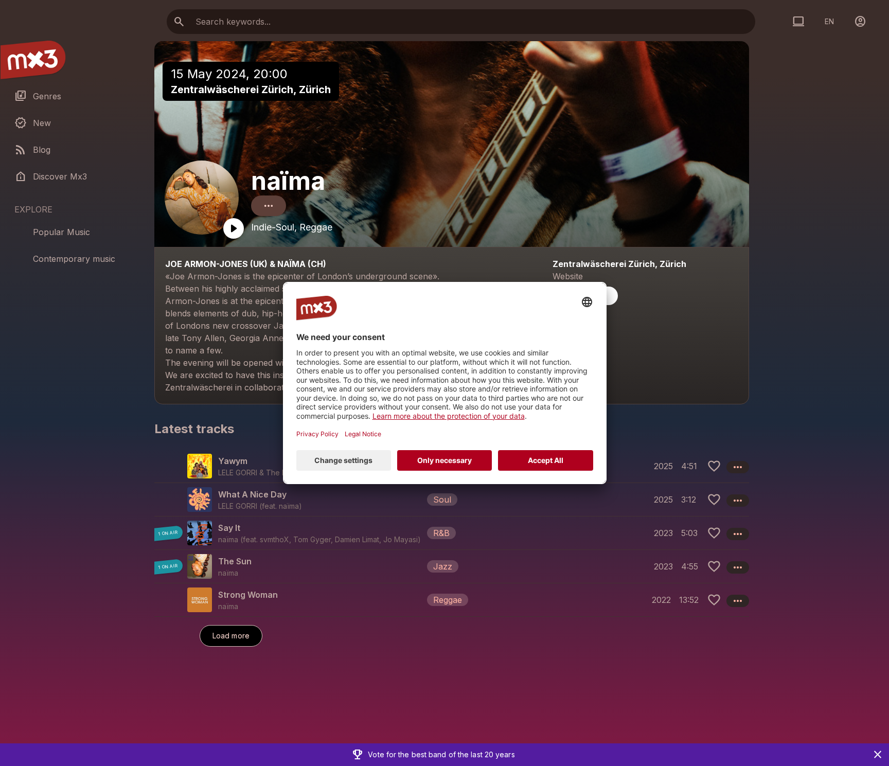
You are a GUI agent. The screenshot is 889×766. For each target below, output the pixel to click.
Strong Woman (248, 595)
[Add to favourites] (714, 466)
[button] (451, 499)
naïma (288, 181)
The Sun (235, 561)
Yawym (232, 461)
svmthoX (274, 539)
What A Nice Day (252, 494)
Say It (229, 528)
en (829, 21)
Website (568, 276)
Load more (231, 635)
